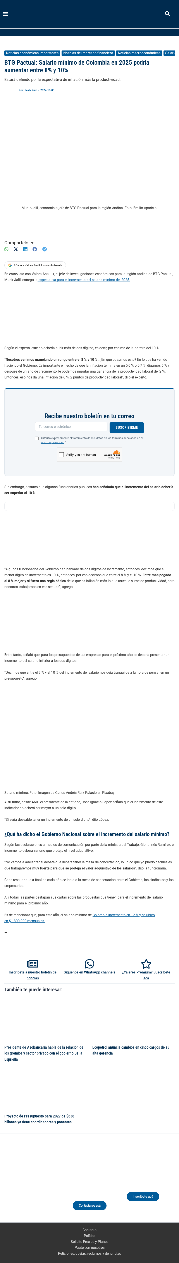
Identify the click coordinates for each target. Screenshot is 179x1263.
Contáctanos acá (89, 1205)
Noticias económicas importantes (32, 53)
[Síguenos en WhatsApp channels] (89, 963)
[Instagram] (29, 1184)
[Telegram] (44, 249)
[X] (16, 249)
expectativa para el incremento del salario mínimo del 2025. (84, 280)
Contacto (89, 1230)
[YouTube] (45, 1184)
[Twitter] (13, 1184)
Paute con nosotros (90, 1248)
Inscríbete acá (143, 1197)
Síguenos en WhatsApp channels (89, 972)
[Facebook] (35, 249)
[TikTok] (37, 1184)
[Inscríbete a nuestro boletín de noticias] (32, 963)
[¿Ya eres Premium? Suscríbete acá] (146, 963)
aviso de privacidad (52, 442)
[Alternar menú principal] (5, 14)
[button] (167, 14)
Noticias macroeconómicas (139, 53)
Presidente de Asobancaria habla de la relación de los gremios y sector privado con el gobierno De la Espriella (43, 1053)
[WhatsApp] (6, 249)
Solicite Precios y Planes (89, 1242)
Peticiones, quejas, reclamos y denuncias (89, 1253)
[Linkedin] (21, 1184)
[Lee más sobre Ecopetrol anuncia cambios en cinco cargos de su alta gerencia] (133, 1020)
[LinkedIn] (25, 249)
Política (89, 1236)
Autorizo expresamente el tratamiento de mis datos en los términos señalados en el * (92, 440)
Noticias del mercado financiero (88, 53)
